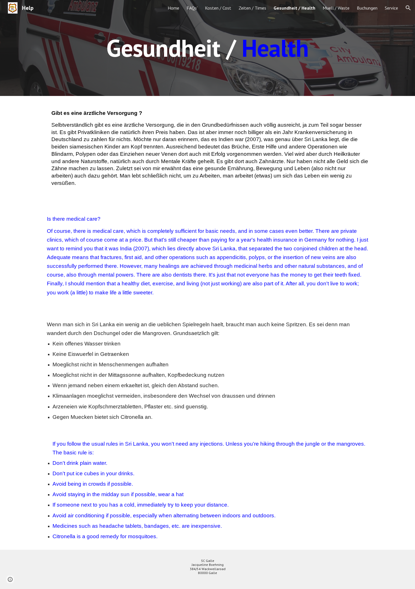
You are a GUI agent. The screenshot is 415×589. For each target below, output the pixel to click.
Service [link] (391, 8)
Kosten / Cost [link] (218, 8)
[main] (207, 48)
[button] (408, 8)
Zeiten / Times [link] (252, 8)
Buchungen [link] (367, 8)
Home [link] (173, 8)
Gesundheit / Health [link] (294, 8)
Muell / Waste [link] (336, 8)
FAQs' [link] (192, 8)
